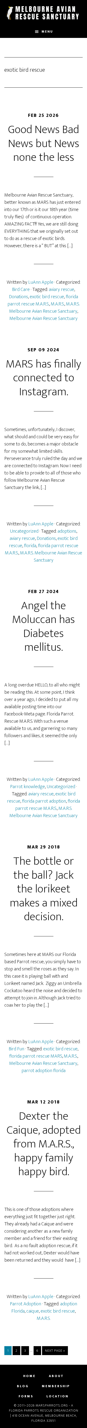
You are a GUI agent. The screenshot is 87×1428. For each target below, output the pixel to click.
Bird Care (21, 289)
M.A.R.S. (57, 304)
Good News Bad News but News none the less (43, 143)
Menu (47, 31)
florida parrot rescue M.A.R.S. (42, 300)
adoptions (67, 531)
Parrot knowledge (27, 787)
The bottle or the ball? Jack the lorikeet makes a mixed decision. (44, 889)
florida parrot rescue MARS (35, 1056)
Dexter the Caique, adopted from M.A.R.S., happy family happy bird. (44, 1144)
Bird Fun (16, 1049)
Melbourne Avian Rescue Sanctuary (43, 318)
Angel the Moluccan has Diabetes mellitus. (43, 626)
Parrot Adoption (25, 1304)
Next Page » (55, 1351)
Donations (18, 297)
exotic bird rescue (47, 297)
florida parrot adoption (44, 801)
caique (32, 1311)
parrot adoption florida (43, 1071)
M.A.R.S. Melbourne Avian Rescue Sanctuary (44, 307)
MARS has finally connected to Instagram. (43, 378)
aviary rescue (61, 289)
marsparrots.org (43, 13)
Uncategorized (24, 531)
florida (30, 546)
